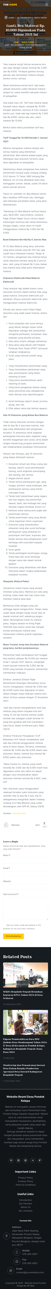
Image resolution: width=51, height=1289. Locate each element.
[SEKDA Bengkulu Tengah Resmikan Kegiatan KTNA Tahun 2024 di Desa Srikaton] (25, 975)
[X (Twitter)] (18, 1160)
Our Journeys (25, 1210)
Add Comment (10, 894)
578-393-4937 (30, 1254)
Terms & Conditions (26, 1184)
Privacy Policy (25, 1177)
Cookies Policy (25, 1181)
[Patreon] (39, 1160)
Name (6, 855)
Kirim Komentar (13, 936)
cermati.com (19, 813)
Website (7, 881)
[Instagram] (25, 1160)
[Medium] (32, 1160)
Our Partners (25, 1203)
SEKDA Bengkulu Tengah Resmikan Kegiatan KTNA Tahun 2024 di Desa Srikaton (23, 994)
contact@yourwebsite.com (30, 1272)
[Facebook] (11, 1160)
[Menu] (47, 5)
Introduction (25, 1200)
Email (6, 868)
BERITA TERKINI (40, 18)
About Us (25, 1207)
